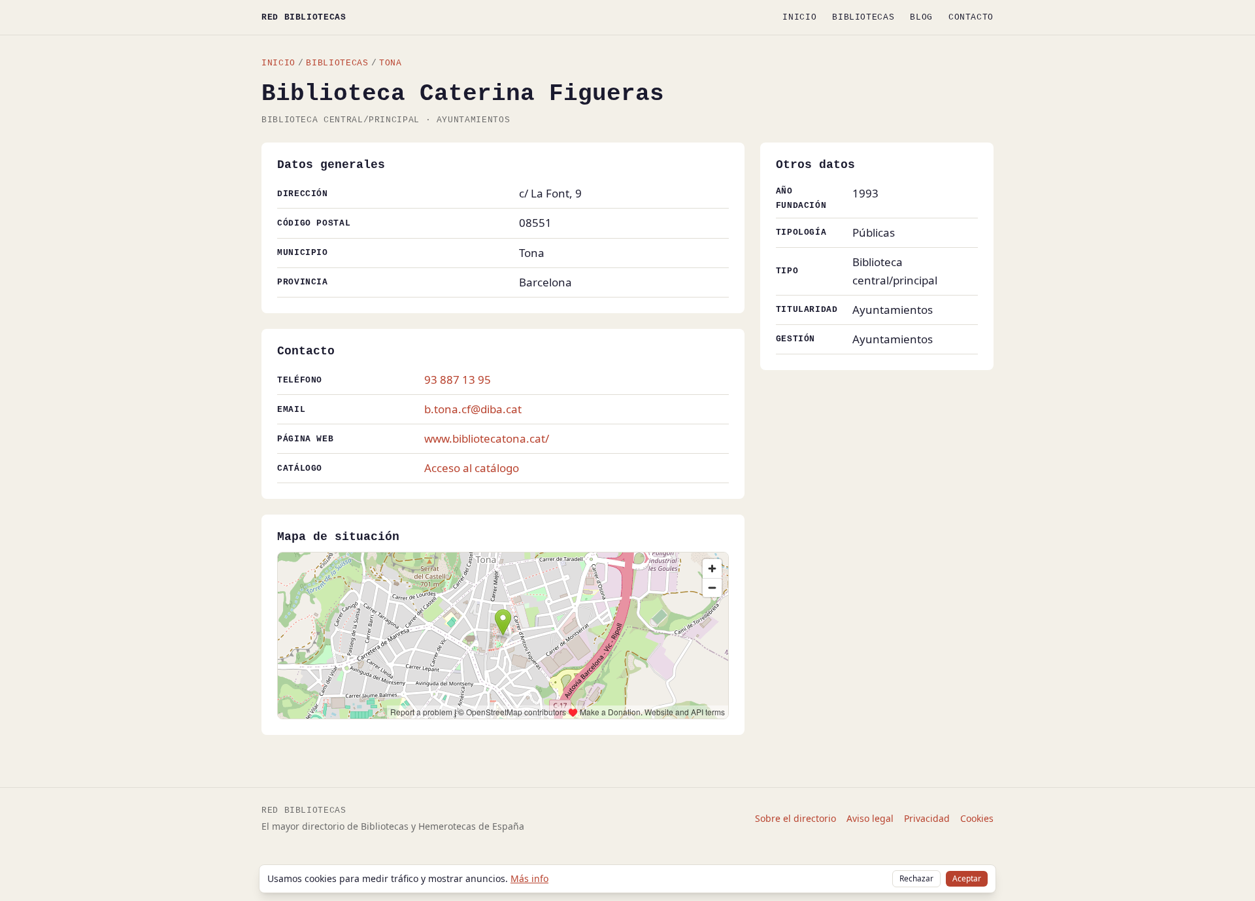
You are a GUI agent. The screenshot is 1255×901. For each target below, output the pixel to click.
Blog (921, 17)
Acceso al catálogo (471, 467)
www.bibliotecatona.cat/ (486, 438)
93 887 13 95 (457, 379)
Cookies (977, 818)
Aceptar (966, 878)
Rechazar (916, 878)
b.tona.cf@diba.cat (473, 408)
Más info (529, 878)
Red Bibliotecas (303, 17)
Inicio (799, 17)
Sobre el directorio (795, 818)
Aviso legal (870, 818)
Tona (390, 63)
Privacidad (927, 818)
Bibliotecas (863, 17)
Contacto (971, 17)
